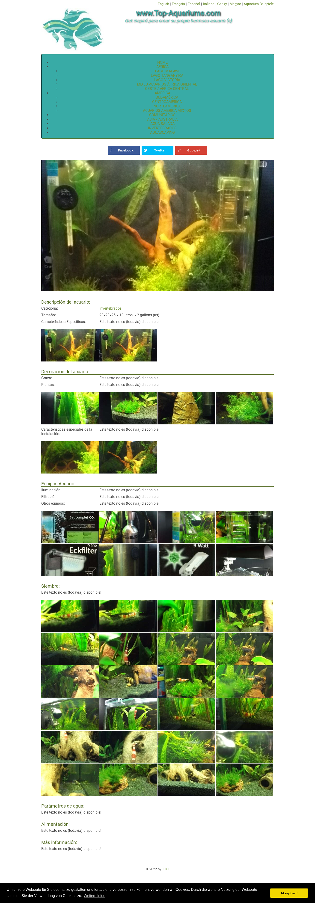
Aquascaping (162, 132)
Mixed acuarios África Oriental (167, 84)
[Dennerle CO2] (70, 542)
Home (162, 62)
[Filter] (70, 574)
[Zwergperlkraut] (244, 423)
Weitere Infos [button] (94, 896)
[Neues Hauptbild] (158, 290)
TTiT (165, 869)
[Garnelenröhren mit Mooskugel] (70, 472)
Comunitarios (162, 115)
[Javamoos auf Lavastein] (128, 423)
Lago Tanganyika (167, 75)
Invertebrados (162, 128)
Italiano (208, 4)
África (162, 67)
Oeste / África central (167, 88)
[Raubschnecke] (186, 663)
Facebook (126, 150)
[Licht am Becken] (244, 574)
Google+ (193, 150)
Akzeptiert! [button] (289, 893)
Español (194, 4)
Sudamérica (167, 97)
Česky (222, 4)
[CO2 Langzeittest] (186, 542)
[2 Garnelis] (70, 631)
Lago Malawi (167, 71)
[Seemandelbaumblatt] (186, 423)
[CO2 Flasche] (128, 542)
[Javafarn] (70, 423)
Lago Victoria (167, 80)
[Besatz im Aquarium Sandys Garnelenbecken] (128, 631)
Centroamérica (167, 102)
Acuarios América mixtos (167, 110)
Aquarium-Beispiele (259, 4)
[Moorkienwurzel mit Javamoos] (128, 472)
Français (178, 4)
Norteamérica (167, 106)
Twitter (160, 150)
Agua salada (162, 123)
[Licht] (186, 574)
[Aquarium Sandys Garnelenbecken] (70, 360)
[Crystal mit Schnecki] (186, 729)
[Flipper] (244, 542)
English (163, 4)
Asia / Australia (162, 119)
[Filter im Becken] (128, 574)
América (162, 93)
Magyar (235, 4)
